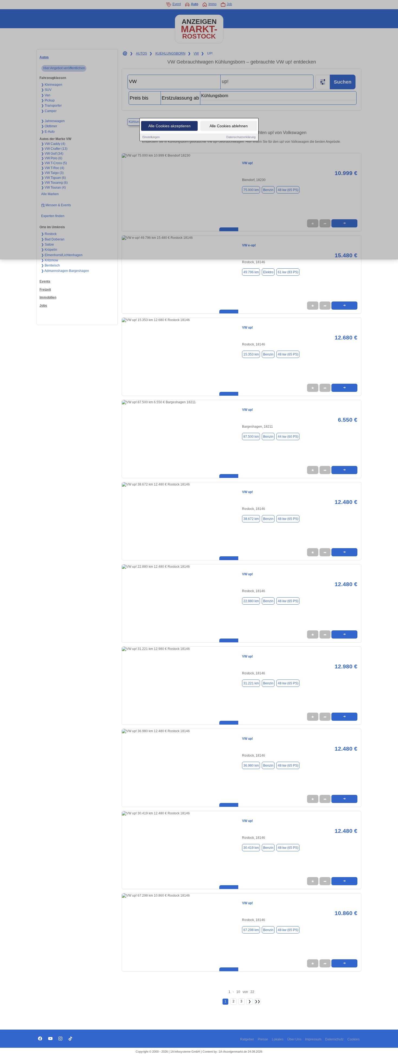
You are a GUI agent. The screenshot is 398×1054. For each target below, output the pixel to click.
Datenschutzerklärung (241, 137)
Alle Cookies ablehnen (229, 126)
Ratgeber (247, 1039)
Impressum (313, 1039)
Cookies (353, 1039)
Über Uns (294, 1039)
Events (45, 281)
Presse (263, 1039)
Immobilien (48, 297)
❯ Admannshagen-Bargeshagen (65, 271)
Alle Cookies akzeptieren (169, 126)
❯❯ (257, 1001)
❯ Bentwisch (50, 265)
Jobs (43, 305)
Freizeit (45, 289)
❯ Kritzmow (49, 260)
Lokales (277, 1039)
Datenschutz (334, 1039)
